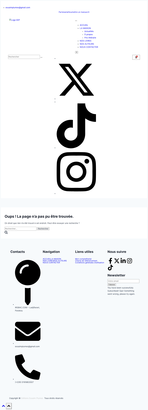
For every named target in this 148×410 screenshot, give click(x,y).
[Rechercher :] (21, 229)
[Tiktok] (110, 267)
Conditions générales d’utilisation (89, 262)
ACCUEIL (84, 25)
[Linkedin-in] (123, 261)
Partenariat (63, 12)
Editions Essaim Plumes (32, 398)
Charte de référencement (86, 261)
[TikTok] (76, 148)
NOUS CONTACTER (89, 47)
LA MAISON (85, 28)
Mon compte (80, 259)
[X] (76, 99)
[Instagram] (76, 193)
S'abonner (111, 285)
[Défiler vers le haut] (3, 406)
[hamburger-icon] (76, 20)
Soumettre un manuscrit (78, 12)
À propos (88, 34)
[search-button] (41, 57)
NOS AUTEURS (87, 44)
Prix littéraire (90, 38)
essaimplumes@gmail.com (18, 7)
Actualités (89, 31)
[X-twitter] (117, 261)
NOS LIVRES (85, 41)
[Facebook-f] (110, 261)
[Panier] (136, 57)
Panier (89, 259)
